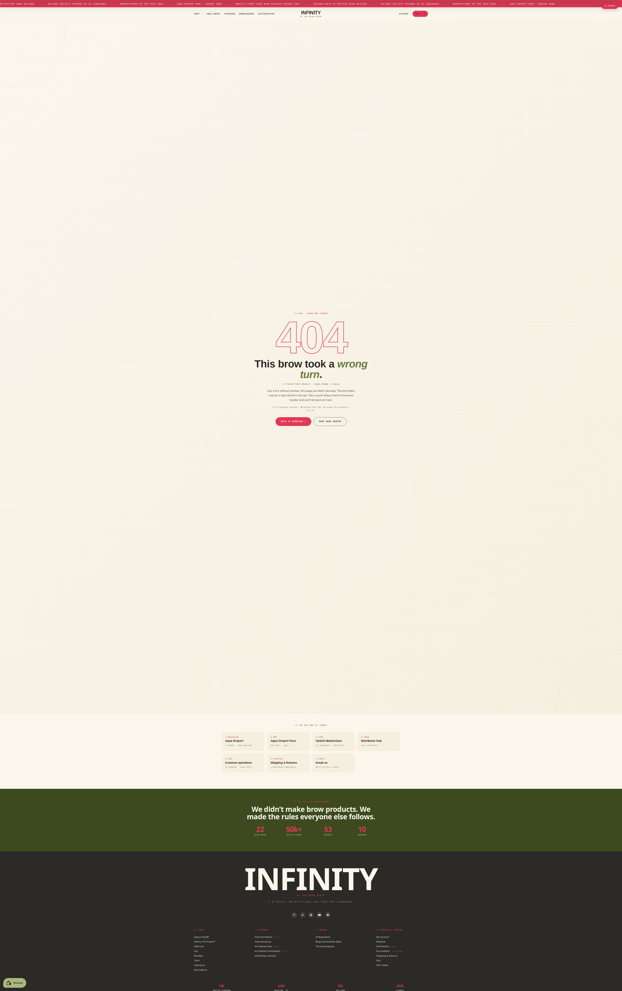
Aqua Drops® (201, 936)
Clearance (199, 965)
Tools (197, 960)
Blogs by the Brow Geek (328, 941)
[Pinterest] (311, 915)
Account (404, 14)
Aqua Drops (213, 14)
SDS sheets (382, 965)
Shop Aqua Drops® (330, 421)
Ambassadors (246, 14)
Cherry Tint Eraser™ (205, 941)
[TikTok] (302, 915)
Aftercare (199, 946)
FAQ (378, 960)
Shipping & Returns (387, 955)
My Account (382, 936)
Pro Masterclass (267, 946)
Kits (196, 951)
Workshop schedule (265, 955)
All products (200, 969)
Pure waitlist (389, 951)
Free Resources (263, 941)
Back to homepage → (293, 421)
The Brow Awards (326, 946)
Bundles (198, 955)
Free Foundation (267, 936)
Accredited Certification (271, 951)
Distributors (266, 14)
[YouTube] (319, 915)
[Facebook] (328, 915)
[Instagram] (294, 915)
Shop (198, 14)
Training (229, 14)
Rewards (381, 941)
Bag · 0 (420, 14)
